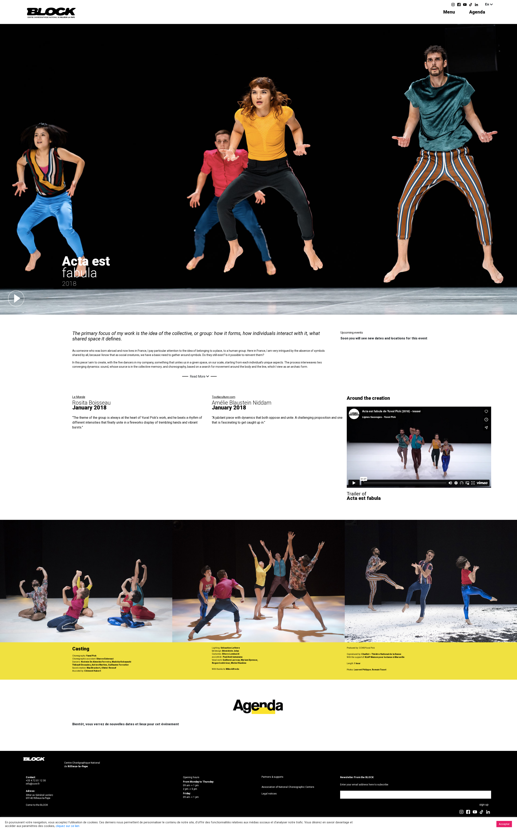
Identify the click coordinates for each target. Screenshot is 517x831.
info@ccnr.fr (33, 783)
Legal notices (269, 793)
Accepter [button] (504, 824)
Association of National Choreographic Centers (288, 787)
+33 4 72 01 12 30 (36, 780)
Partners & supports (272, 777)
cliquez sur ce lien (67, 826)
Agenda (477, 12)
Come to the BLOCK (37, 805)
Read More (198, 376)
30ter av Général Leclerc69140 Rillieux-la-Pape (39, 797)
